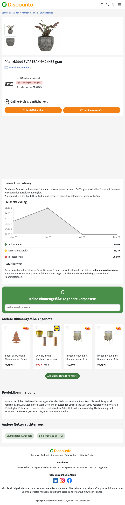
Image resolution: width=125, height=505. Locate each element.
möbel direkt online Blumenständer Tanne (16, 357)
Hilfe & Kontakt (87, 455)
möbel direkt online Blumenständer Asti (76, 357)
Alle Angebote (62, 376)
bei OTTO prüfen (34, 110)
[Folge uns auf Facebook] (69, 480)
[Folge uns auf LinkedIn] (55, 480)
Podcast (45, 455)
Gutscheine (23, 467)
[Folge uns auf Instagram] (62, 480)
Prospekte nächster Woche (45, 467)
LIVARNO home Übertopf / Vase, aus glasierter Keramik (46, 357)
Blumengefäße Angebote (19, 436)
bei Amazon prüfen (93, 110)
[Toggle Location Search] (113, 4)
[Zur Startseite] (20, 4)
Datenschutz (71, 455)
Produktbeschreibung (20, 67)
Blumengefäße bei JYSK (51, 436)
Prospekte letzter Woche (74, 467)
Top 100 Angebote (98, 467)
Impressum (57, 455)
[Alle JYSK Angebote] (9, 84)
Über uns (34, 455)
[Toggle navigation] (119, 4)
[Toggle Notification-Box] (102, 4)
